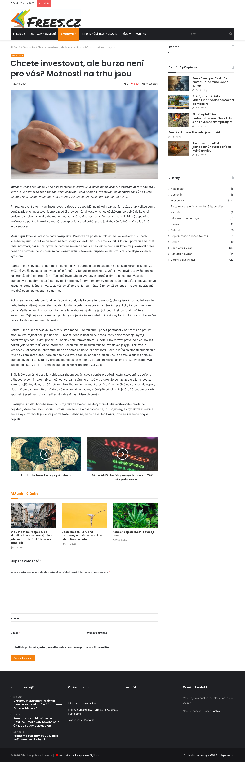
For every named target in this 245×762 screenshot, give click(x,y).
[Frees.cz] (46, 18)
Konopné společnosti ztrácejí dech (133, 533)
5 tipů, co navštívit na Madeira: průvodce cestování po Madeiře (213, 100)
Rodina (175, 241)
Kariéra (175, 224)
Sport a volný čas (181, 247)
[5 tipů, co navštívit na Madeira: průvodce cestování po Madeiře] (178, 102)
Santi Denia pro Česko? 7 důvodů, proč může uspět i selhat (210, 82)
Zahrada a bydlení (43, 33)
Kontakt (142, 33)
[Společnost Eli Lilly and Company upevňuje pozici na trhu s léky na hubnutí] (84, 515)
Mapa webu (227, 755)
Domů (16, 47)
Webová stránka (97, 632)
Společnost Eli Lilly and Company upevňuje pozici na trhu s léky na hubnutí (82, 535)
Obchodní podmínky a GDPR (200, 755)
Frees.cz (19, 33)
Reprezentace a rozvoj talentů (189, 236)
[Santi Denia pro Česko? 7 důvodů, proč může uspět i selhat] (178, 83)
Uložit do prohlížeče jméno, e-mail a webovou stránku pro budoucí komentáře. (61, 647)
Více (125, 33)
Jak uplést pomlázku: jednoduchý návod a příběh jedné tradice (211, 147)
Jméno (16, 618)
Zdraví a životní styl (183, 259)
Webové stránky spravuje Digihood (79, 755)
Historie (175, 212)
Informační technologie (99, 33)
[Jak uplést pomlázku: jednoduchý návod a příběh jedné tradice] (178, 148)
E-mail (15, 632)
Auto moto (177, 188)
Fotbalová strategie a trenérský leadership (197, 206)
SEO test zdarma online (82, 703)
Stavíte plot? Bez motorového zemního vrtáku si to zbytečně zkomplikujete (212, 118)
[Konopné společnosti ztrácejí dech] (135, 515)
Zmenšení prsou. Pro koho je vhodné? (194, 132)
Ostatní (175, 230)
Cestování (177, 194)
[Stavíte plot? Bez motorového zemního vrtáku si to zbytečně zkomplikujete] (178, 120)
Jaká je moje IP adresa (81, 719)
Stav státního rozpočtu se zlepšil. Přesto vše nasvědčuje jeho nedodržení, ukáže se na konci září (31, 537)
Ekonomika (68, 33)
